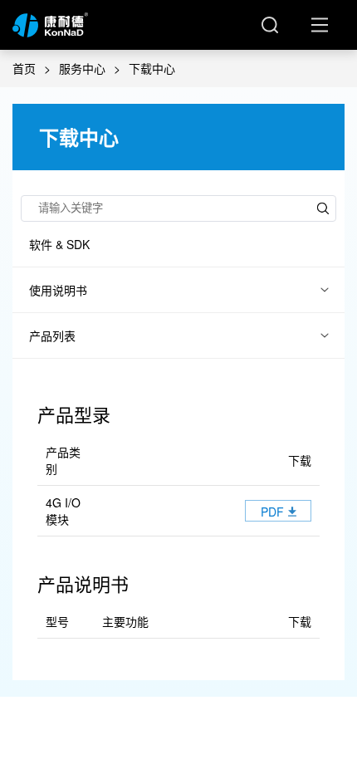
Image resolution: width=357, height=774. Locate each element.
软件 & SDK (59, 244)
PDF (272, 511)
